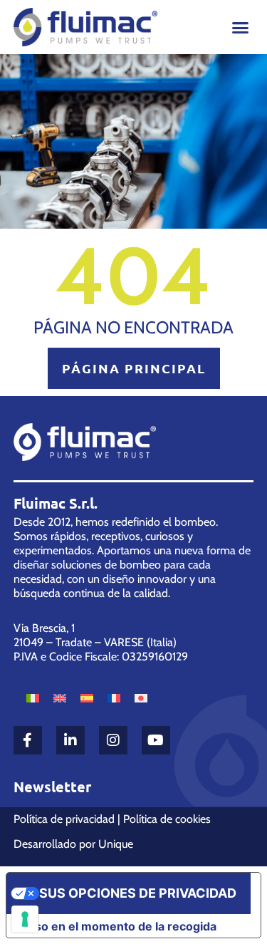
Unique (115, 844)
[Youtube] (156, 740)
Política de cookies (167, 819)
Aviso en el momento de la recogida (117, 926)
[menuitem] (32, 697)
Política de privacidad (64, 819)
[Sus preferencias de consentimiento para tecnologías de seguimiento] (24, 919)
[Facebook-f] (28, 740)
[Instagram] (113, 740)
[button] (240, 27)
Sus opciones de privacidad (137, 893)
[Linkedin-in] (70, 740)
